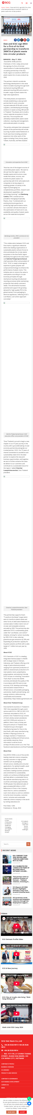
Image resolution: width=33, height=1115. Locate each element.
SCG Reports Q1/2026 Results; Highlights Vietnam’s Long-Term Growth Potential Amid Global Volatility (21, 889)
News (7, 7)
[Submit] (28, 844)
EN (31, 1)
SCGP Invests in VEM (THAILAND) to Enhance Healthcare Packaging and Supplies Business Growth (8, 825)
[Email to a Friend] (21, 39)
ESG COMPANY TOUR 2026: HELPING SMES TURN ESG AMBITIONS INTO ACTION (20, 858)
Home (3, 7)
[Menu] (27, 3)
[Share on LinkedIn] (28, 39)
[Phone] (29, 1099)
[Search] (22, 3)
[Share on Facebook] (15, 39)
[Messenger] (29, 1103)
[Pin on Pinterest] (24, 39)
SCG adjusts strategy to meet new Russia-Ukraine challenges (24, 825)
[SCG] (10, 2)
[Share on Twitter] (18, 39)
